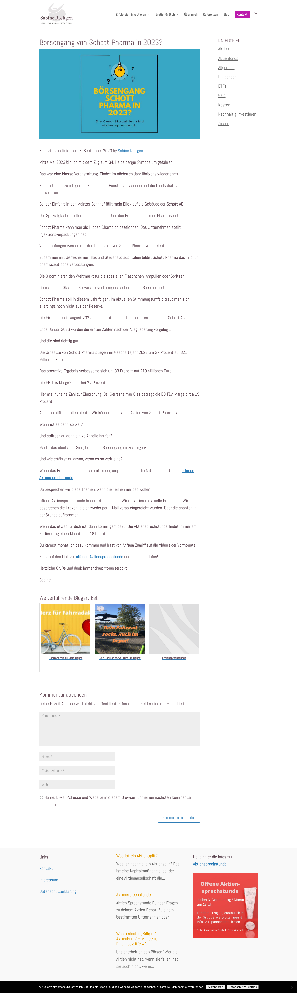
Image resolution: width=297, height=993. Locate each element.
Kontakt (242, 14)
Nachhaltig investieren (237, 114)
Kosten (224, 105)
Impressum (48, 880)
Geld (222, 95)
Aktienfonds (228, 58)
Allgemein (226, 67)
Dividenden (227, 77)
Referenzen (210, 15)
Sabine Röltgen (130, 150)
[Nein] (292, 987)
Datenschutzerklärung (58, 891)
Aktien (223, 48)
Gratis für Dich (165, 15)
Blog (226, 15)
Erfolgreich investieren (131, 15)
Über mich (191, 15)
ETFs (222, 86)
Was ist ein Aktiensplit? (137, 856)
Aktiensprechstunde (133, 895)
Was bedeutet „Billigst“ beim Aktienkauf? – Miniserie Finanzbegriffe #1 (141, 939)
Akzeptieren (215, 986)
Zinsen (223, 123)
